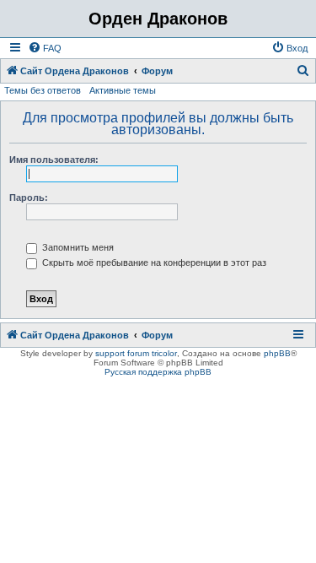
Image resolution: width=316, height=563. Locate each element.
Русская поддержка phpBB (158, 371)
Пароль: (28, 197)
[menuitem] (45, 48)
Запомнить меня (77, 247)
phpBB (277, 353)
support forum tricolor (136, 353)
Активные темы (122, 90)
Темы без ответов (42, 90)
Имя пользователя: (54, 159)
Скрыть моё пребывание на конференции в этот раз (153, 262)
